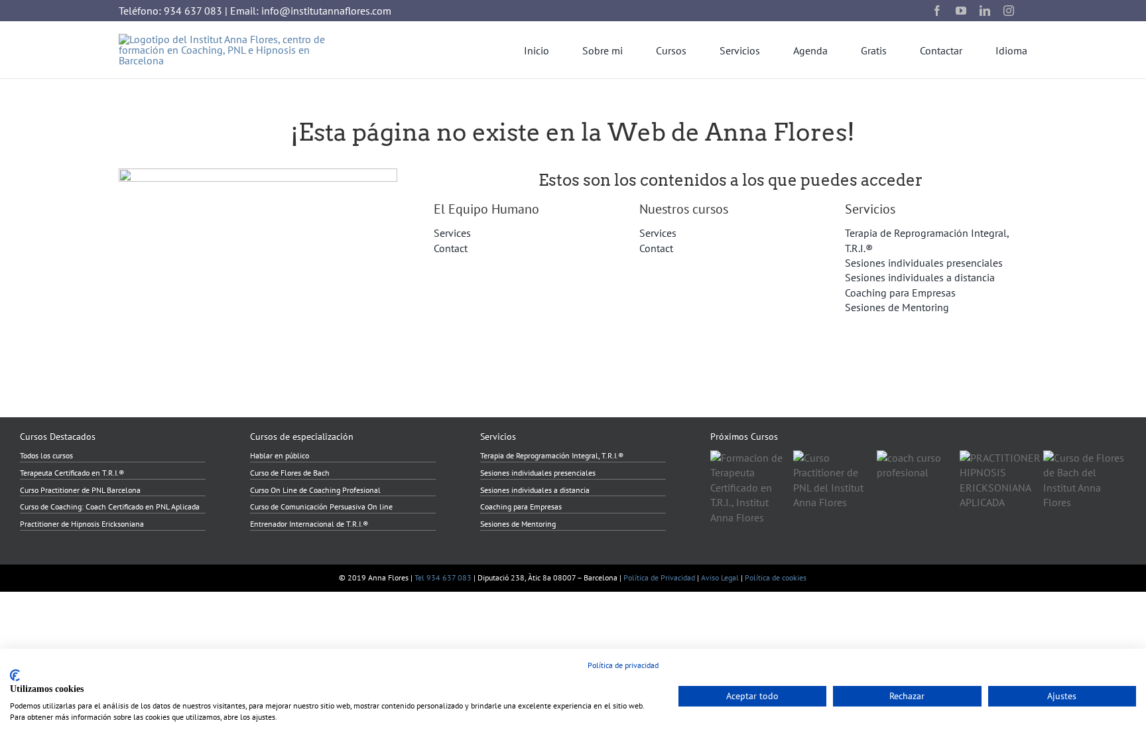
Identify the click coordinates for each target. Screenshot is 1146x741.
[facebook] (937, 10)
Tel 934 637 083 (443, 577)
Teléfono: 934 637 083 (170, 10)
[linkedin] (985, 10)
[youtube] (961, 10)
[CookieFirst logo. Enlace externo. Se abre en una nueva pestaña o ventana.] (15, 675)
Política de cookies (775, 577)
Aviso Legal (720, 577)
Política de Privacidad (659, 577)
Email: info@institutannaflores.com (310, 10)
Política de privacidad (623, 665)
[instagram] (1008, 10)
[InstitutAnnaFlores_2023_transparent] (232, 39)
